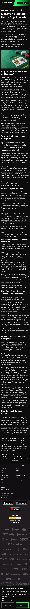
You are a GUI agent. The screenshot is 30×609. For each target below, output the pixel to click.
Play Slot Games (5, 489)
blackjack (16, 417)
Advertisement (7, 600)
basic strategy (5, 125)
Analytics (5, 598)
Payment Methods (6, 482)
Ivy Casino (6, 417)
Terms (17, 468)
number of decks (8, 261)
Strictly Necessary (8, 596)
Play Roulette (4, 495)
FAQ (17, 477)
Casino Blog (19, 480)
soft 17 (18, 256)
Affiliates (18, 482)
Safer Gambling (5, 477)
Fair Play (3, 480)
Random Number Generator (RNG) (18, 429)
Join (27, 3)
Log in (20, 3)
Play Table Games (5, 491)
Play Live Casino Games (7, 493)
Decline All (8, 605)
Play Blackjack (4, 498)
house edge (6, 30)
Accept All (22, 605)
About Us (3, 468)
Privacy (17, 470)
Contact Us (4, 470)
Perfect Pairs (7, 322)
